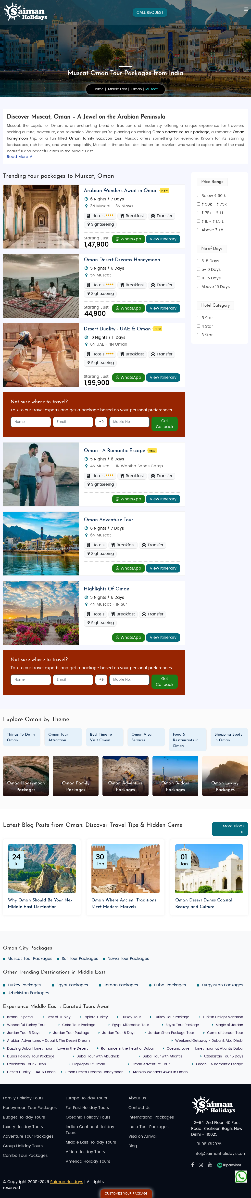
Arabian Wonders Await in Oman (121, 190)
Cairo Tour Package (78, 1025)
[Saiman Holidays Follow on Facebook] (192, 1165)
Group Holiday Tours (23, 1146)
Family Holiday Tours (23, 1098)
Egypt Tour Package (182, 1025)
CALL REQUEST (150, 12)
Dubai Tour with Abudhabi (98, 1056)
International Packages (151, 1117)
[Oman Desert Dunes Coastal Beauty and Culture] (209, 869)
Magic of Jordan (229, 1025)
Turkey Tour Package (171, 1017)
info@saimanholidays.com (220, 1154)
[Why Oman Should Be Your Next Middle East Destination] (42, 869)
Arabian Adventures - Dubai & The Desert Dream (48, 1040)
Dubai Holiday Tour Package (30, 1056)
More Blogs (233, 826)
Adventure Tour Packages (28, 1136)
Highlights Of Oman (106, 589)
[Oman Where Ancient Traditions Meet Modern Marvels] (125, 869)
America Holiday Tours (88, 1161)
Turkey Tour (131, 1017)
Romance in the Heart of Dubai (127, 1048)
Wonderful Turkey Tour (26, 1025)
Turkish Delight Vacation (222, 1017)
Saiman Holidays (66, 1182)
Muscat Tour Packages (30, 959)
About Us (137, 1098)
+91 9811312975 (208, 1144)
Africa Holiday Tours (85, 1152)
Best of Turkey (59, 1017)
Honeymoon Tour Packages (30, 1108)
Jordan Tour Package (71, 1033)
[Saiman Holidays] (27, 11)
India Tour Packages (148, 1127)
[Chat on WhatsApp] (241, 1175)
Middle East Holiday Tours (91, 1142)
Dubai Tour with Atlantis (162, 1056)
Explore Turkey (96, 1017)
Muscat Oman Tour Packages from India (125, 73)
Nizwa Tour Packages (128, 959)
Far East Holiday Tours (87, 1108)
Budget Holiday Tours (24, 1117)
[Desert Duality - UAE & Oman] (41, 355)
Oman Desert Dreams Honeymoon (122, 260)
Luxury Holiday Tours (23, 1127)
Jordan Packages (121, 985)
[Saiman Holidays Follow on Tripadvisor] (229, 1165)
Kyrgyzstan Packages (222, 985)
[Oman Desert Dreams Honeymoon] (41, 285)
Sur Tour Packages (80, 959)
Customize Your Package (126, 1193)
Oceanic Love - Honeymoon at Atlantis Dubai (205, 1048)
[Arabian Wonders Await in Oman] (41, 216)
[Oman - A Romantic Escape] (41, 474)
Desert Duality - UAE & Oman (117, 329)
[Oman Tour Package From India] (41, 612)
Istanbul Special (20, 1017)
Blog (132, 1146)
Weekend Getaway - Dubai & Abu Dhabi (209, 1040)
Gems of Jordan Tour (225, 1033)
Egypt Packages (72, 985)
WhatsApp (130, 239)
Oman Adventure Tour (108, 520)
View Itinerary (163, 239)
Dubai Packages (170, 985)
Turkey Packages (24, 985)
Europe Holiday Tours (86, 1098)
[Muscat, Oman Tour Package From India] (41, 543)
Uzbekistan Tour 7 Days (26, 1064)
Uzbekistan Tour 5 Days (223, 1056)
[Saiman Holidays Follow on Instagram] (201, 1165)
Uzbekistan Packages (28, 993)
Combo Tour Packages (25, 1156)
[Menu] (246, 9)
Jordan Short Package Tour (171, 1033)
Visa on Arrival (142, 1136)
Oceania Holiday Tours (88, 1117)
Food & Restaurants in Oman (186, 740)
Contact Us (139, 1108)
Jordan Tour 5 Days (23, 1033)
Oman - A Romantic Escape (114, 450)
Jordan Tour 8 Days (118, 1033)
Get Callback (164, 424)
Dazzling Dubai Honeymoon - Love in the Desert (47, 1048)
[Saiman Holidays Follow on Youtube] (210, 1165)
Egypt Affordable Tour (130, 1025)
